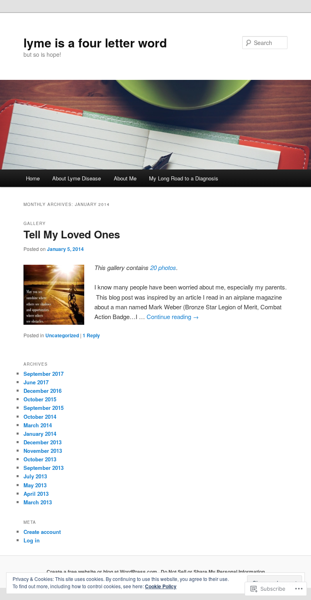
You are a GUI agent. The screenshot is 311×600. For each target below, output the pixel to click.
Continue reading (173, 316)
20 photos (163, 267)
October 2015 (39, 399)
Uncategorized (62, 335)
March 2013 (37, 502)
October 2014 (39, 416)
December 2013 (42, 442)
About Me (125, 178)
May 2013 (35, 485)
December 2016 (42, 390)
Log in (31, 540)
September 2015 (43, 407)
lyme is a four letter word (95, 42)
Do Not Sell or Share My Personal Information (213, 571)
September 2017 (43, 373)
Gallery (34, 223)
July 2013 (35, 476)
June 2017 (36, 382)
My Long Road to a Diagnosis (183, 178)
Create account (42, 532)
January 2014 (39, 433)
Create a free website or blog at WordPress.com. (102, 571)
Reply (91, 335)
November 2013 (42, 450)
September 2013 (43, 467)
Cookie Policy (161, 586)
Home (33, 178)
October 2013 (39, 459)
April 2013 (36, 493)
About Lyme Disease (76, 178)
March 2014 (37, 425)
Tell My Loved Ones (71, 234)
